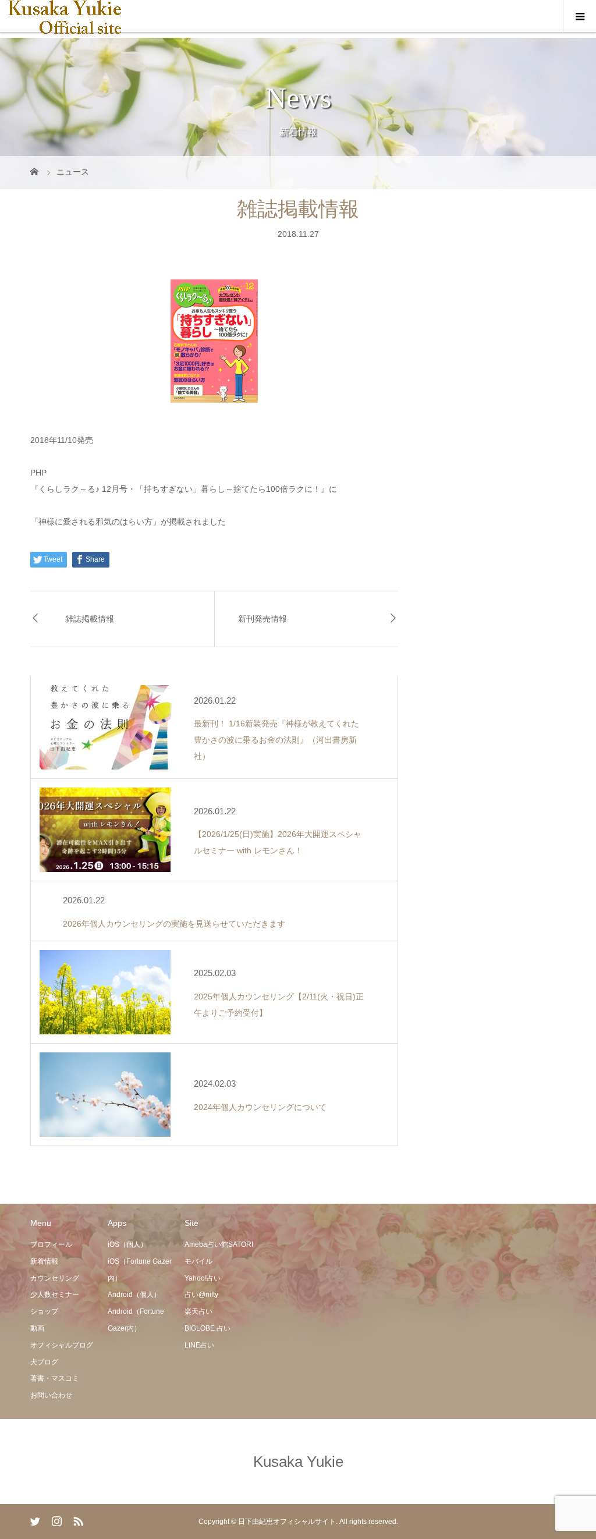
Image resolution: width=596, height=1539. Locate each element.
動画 (37, 1328)
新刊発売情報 (262, 619)
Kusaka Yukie (298, 1461)
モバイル (198, 1261)
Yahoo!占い (203, 1278)
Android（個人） (134, 1294)
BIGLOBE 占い (207, 1328)
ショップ (44, 1311)
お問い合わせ (51, 1395)
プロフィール (51, 1244)
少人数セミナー (54, 1294)
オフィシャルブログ (61, 1345)
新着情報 (44, 1261)
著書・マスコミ (54, 1378)
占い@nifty (201, 1294)
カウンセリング (54, 1278)
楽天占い (198, 1311)
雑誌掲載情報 (89, 619)
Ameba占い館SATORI (219, 1244)
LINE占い (199, 1345)
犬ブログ (44, 1362)
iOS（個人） (127, 1244)
